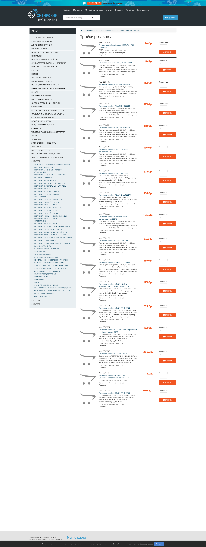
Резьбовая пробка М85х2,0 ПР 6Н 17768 (114, 393)
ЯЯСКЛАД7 (35, 304)
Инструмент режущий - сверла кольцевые (50, 216)
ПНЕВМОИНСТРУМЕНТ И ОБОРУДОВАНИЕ (48, 88)
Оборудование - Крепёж (43, 254)
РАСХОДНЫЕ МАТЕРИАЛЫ (41, 99)
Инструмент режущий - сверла (46, 213)
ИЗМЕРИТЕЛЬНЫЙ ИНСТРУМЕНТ (44, 67)
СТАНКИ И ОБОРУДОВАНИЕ (42, 118)
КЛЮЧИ (34, 70)
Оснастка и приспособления (46, 257)
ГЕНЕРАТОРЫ (36, 56)
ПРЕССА (34, 92)
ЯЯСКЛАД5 (35, 161)
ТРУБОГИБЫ (36, 139)
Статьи (109, 10)
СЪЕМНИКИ (36, 128)
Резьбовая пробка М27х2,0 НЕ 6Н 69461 (114, 262)
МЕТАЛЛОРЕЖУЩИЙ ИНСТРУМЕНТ (45, 85)
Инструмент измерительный (45, 180)
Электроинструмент (42, 296)
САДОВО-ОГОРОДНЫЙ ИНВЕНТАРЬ (45, 103)
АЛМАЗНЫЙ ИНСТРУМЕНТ (41, 45)
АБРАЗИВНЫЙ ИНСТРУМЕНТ (42, 38)
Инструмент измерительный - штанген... (50, 186)
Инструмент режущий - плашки (46, 205)
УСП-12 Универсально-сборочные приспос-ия (52, 291)
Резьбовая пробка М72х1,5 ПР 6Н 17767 (114, 354)
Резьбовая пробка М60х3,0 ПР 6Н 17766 (114, 308)
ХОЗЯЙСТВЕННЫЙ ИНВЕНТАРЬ (43, 143)
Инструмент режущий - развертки (47, 208)
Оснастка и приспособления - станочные (51, 260)
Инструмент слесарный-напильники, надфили (53, 238)
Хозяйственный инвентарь (44, 293)
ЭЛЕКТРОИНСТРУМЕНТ (40, 150)
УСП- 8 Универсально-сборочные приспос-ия (52, 288)
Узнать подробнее (146, 544)
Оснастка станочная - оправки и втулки (50, 268)
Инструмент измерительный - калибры (49, 183)
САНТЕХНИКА (36, 107)
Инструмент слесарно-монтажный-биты (50, 232)
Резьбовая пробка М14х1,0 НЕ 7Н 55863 (114, 106)
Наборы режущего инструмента (46, 249)
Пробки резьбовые (133, 30)
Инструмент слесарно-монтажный (48, 229)
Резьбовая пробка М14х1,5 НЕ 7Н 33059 (114, 128)
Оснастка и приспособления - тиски (49, 263)
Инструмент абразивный (43, 167)
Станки (36, 282)
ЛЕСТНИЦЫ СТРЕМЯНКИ (41, 78)
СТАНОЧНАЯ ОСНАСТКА (41, 121)
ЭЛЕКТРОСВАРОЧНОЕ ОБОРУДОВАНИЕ (47, 157)
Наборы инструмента (42, 246)
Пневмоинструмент (41, 277)
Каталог (66, 10)
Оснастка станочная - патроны (47, 271)
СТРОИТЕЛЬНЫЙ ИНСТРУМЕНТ (43, 125)
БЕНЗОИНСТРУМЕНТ (39, 49)
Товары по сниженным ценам (46, 285)
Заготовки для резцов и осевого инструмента (52, 164)
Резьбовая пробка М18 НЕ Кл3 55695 (113, 173)
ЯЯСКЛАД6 (35, 300)
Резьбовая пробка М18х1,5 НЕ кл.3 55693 (115, 195)
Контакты (130, 10)
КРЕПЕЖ (34, 74)
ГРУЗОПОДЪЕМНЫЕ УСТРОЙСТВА (44, 59)
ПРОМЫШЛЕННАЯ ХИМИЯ (41, 96)
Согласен (159, 544)
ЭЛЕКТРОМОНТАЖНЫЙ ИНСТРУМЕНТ (46, 154)
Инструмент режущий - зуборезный (48, 199)
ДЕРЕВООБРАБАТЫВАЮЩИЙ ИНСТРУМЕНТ (48, 63)
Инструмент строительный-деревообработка (52, 243)
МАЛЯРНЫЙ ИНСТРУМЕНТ (41, 81)
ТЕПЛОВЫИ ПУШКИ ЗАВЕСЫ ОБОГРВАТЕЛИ (48, 132)
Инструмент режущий (42, 189)
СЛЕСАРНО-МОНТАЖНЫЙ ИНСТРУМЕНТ (47, 110)
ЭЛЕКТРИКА (36, 147)
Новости (119, 10)
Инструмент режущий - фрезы (46, 224)
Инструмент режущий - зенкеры (46, 191)
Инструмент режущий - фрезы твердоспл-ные (52, 226)
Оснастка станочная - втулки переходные (51, 265)
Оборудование (39, 251)
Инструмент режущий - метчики (46, 202)
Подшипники (39, 279)
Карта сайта (143, 10)
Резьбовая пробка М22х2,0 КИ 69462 (113, 241)
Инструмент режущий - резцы (45, 210)
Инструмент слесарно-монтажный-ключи (51, 235)
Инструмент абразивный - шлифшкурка (50, 175)
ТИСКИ (34, 136)
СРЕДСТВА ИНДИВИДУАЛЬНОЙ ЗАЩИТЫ (47, 114)
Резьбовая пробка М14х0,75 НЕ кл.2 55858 (115, 63)
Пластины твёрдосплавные (45, 274)
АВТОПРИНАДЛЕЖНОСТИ (41, 41)
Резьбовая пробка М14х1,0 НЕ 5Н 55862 (114, 84)
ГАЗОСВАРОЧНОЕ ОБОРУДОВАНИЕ (45, 52)
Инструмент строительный (45, 240)
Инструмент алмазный (43, 178)
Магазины (77, 10)
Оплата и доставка (94, 10)
